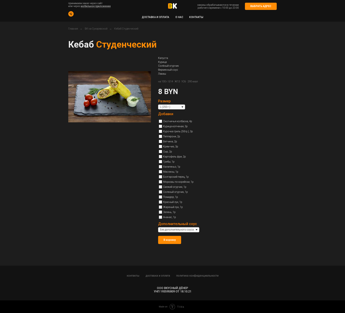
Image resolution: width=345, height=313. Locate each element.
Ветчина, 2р (170, 141)
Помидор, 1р (170, 197)
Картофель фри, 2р (174, 156)
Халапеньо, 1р (171, 166)
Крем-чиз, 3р (170, 146)
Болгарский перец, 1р (176, 176)
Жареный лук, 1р (173, 207)
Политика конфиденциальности (197, 275)
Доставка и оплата (155, 17)
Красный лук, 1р (172, 202)
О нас (179, 17)
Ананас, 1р (169, 217)
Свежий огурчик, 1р (174, 186)
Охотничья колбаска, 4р (177, 121)
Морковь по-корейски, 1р (178, 181)
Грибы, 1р (168, 161)
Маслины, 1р (170, 171)
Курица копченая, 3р (175, 126)
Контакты (196, 17)
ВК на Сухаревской (96, 28)
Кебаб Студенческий (126, 28)
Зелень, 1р (169, 212)
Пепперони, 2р (171, 136)
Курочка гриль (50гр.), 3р (178, 131)
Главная (73, 28)
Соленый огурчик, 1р (175, 191)
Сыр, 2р (167, 151)
